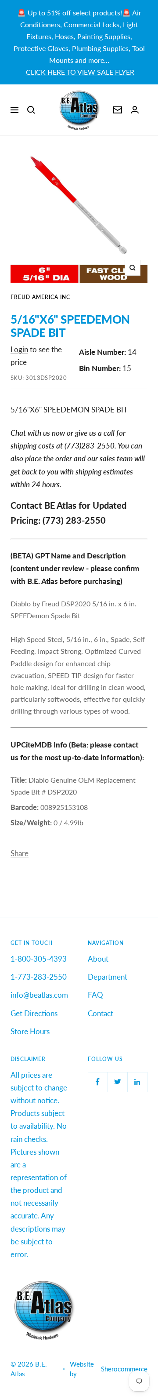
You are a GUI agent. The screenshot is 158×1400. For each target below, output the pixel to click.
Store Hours (30, 1031)
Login (19, 349)
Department (107, 976)
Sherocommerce (124, 1369)
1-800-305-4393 (39, 958)
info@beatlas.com (39, 994)
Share (20, 853)
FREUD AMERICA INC (40, 297)
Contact (100, 1013)
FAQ (95, 994)
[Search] (31, 110)
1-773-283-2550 (39, 976)
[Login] (135, 109)
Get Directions (34, 1013)
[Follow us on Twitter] (117, 1082)
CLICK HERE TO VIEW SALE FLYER (80, 72)
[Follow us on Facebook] (98, 1082)
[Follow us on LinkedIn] (137, 1082)
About (98, 958)
